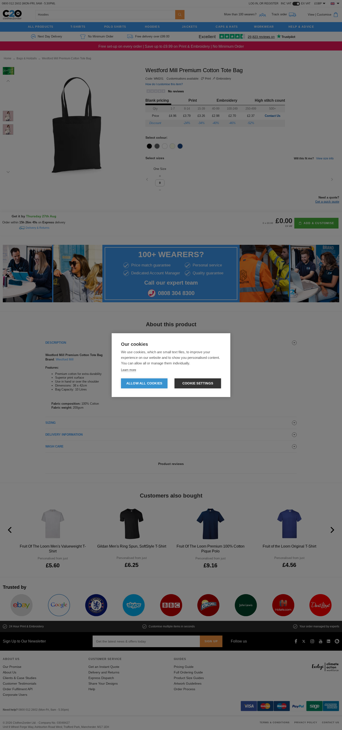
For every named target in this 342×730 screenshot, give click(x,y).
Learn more (128, 370)
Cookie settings (197, 383)
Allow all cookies (144, 383)
